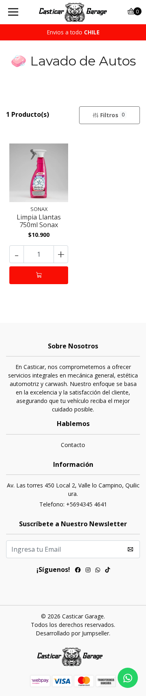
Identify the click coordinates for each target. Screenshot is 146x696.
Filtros (112, 115)
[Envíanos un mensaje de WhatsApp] (128, 678)
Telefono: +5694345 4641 (73, 504)
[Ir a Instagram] (88, 570)
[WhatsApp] (97, 570)
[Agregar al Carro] (38, 275)
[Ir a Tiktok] (107, 570)
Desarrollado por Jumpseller (72, 633)
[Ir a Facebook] (78, 570)
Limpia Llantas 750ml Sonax (39, 221)
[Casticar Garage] (73, 12)
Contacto (73, 445)
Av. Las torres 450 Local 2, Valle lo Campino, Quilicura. (73, 489)
